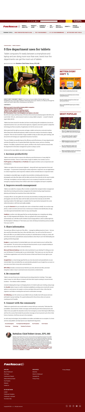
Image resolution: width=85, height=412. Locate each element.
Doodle (8, 287)
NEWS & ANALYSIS (25, 26)
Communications (7, 45)
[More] (37, 26)
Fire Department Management (23, 323)
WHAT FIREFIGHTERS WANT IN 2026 (23, 32)
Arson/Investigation (9, 323)
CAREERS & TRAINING (42, 26)
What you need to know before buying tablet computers (19, 107)
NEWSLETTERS (62, 21)
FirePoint (25, 161)
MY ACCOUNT (69, 21)
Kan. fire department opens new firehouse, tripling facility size (69, 146)
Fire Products (45, 323)
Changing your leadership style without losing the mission (69, 95)
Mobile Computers (16, 45)
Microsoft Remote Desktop (11, 250)
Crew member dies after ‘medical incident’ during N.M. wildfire (69, 136)
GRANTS (67, 26)
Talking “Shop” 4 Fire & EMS (20, 345)
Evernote (12, 206)
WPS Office (7, 267)
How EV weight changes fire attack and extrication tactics (69, 100)
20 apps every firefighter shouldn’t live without (16, 111)
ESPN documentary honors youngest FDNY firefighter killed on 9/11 (70, 141)
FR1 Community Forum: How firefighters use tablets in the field (21, 113)
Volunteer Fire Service (26, 326)
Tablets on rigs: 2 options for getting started (16, 110)
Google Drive (7, 260)
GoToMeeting (8, 295)
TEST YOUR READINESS (40, 32)
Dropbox (6, 242)
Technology (7, 326)
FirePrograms (8, 161)
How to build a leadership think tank (68, 91)
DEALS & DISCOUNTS (59, 26)
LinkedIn (21, 349)
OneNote (6, 214)
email (28, 349)
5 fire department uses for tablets (13, 108)
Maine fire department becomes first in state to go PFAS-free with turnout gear (71, 131)
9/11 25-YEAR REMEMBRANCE (56, 32)
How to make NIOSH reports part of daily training (69, 105)
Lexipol (13, 406)
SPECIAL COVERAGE (76, 26)
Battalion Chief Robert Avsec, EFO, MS (27, 63)
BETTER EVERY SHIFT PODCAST (75, 32)
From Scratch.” (44, 348)
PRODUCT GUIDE (33, 26)
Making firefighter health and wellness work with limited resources (71, 151)
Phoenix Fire (17, 161)
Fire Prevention (35, 323)
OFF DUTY (51, 26)
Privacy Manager (66, 369)
